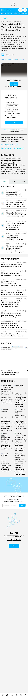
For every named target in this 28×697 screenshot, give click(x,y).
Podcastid (21, 13)
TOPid (15, 13)
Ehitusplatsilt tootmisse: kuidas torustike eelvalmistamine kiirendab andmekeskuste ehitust (13, 164)
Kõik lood (9, 13)
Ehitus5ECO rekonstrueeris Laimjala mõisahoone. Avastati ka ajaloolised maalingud (11, 315)
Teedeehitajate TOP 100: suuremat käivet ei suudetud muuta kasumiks (14, 194)
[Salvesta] (26, 190)
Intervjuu (4, 298)
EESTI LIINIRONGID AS (6, 21)
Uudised (8, 221)
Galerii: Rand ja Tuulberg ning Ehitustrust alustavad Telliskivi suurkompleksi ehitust (21, 424)
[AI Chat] (21, 695)
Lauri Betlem (5, 148)
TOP (7, 190)
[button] (10, 505)
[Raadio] (12, 695)
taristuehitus (17, 148)
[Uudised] (7, 695)
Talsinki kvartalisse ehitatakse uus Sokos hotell (6, 447)
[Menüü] (2, 695)
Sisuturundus (8, 158)
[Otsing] (16, 695)
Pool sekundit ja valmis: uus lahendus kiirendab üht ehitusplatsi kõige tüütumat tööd (15, 204)
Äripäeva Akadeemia (7, 370)
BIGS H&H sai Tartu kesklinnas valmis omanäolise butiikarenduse (14, 237)
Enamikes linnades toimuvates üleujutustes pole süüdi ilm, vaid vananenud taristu (16, 215)
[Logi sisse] (25, 695)
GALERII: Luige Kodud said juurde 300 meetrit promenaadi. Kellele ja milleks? (11, 283)
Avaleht (3, 13)
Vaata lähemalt (8, 130)
